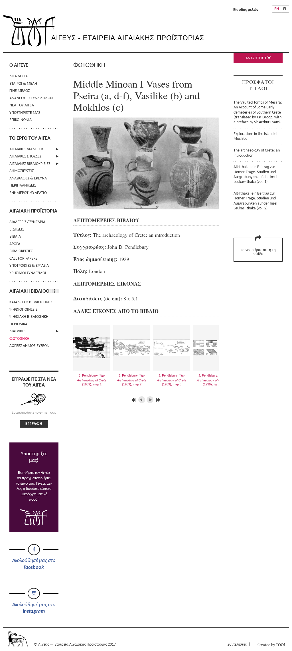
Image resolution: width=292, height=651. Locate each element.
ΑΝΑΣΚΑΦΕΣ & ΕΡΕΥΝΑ (28, 178)
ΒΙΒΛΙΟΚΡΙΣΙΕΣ (21, 251)
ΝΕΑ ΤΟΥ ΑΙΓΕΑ (21, 105)
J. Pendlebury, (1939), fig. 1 (211, 380)
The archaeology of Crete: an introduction (257, 153)
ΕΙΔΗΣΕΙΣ (16, 229)
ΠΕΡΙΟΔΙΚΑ (18, 324)
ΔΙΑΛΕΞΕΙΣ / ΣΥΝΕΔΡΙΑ (27, 222)
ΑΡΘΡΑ (14, 244)
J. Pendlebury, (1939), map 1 (91, 380)
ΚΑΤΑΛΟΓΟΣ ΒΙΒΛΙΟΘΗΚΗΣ (30, 302)
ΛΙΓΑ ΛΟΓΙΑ (18, 76)
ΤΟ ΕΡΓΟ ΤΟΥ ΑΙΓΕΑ (29, 138)
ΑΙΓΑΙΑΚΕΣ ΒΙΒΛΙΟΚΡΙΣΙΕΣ (29, 164)
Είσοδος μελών (246, 10)
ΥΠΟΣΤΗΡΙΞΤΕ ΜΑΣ (24, 113)
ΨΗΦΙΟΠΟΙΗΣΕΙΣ (23, 310)
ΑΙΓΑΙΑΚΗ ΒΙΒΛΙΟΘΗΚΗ (33, 291)
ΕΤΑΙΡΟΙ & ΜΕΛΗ (23, 84)
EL (285, 9)
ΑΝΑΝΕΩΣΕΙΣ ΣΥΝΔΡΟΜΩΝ (31, 98)
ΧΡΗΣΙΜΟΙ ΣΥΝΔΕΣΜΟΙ (27, 273)
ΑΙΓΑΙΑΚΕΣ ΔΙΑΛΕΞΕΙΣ (26, 149)
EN (276, 9)
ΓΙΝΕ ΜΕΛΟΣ (19, 91)
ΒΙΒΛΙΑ (15, 236)
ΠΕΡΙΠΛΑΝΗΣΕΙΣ (22, 185)
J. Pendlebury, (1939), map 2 (131, 380)
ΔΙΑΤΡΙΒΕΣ (17, 331)
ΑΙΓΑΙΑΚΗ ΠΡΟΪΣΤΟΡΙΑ (33, 211)
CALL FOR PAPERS (23, 258)
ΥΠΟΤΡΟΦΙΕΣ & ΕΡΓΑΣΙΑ (29, 266)
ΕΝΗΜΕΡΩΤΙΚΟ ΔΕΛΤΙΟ (28, 193)
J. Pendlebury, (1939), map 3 (171, 380)
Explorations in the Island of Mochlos (255, 136)
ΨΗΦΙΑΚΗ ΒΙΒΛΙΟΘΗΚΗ (28, 317)
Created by (271, 644)
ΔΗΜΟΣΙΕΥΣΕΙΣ (21, 171)
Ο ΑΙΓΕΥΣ (18, 65)
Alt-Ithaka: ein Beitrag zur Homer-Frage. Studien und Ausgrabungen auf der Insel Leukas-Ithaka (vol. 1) (255, 174)
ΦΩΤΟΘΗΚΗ (19, 339)
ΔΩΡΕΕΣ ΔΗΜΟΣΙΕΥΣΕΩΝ (29, 346)
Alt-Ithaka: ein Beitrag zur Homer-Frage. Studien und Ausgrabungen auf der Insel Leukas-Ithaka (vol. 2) (255, 201)
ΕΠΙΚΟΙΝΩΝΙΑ (20, 120)
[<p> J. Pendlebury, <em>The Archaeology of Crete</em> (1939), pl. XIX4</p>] (148, 207)
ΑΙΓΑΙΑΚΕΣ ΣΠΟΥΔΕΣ (25, 156)
